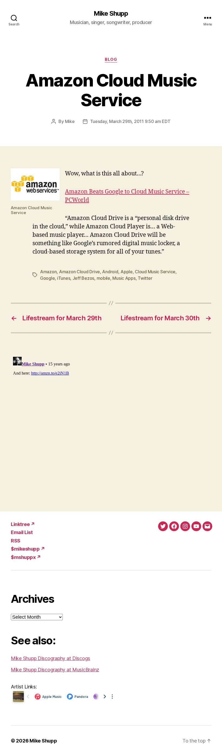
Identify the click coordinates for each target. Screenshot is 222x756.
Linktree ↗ (23, 524)
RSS (15, 541)
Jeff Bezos (83, 278)
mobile (103, 278)
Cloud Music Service (155, 271)
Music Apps (123, 278)
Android (110, 271)
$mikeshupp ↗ (28, 549)
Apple (126, 271)
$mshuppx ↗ (26, 557)
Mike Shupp (111, 13)
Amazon (48, 271)
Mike (70, 121)
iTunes (63, 278)
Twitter (145, 278)
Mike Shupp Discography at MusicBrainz (55, 669)
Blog (111, 59)
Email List (21, 532)
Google (47, 278)
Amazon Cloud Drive (79, 271)
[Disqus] (111, 422)
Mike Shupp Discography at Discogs (50, 658)
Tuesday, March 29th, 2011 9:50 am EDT (130, 121)
